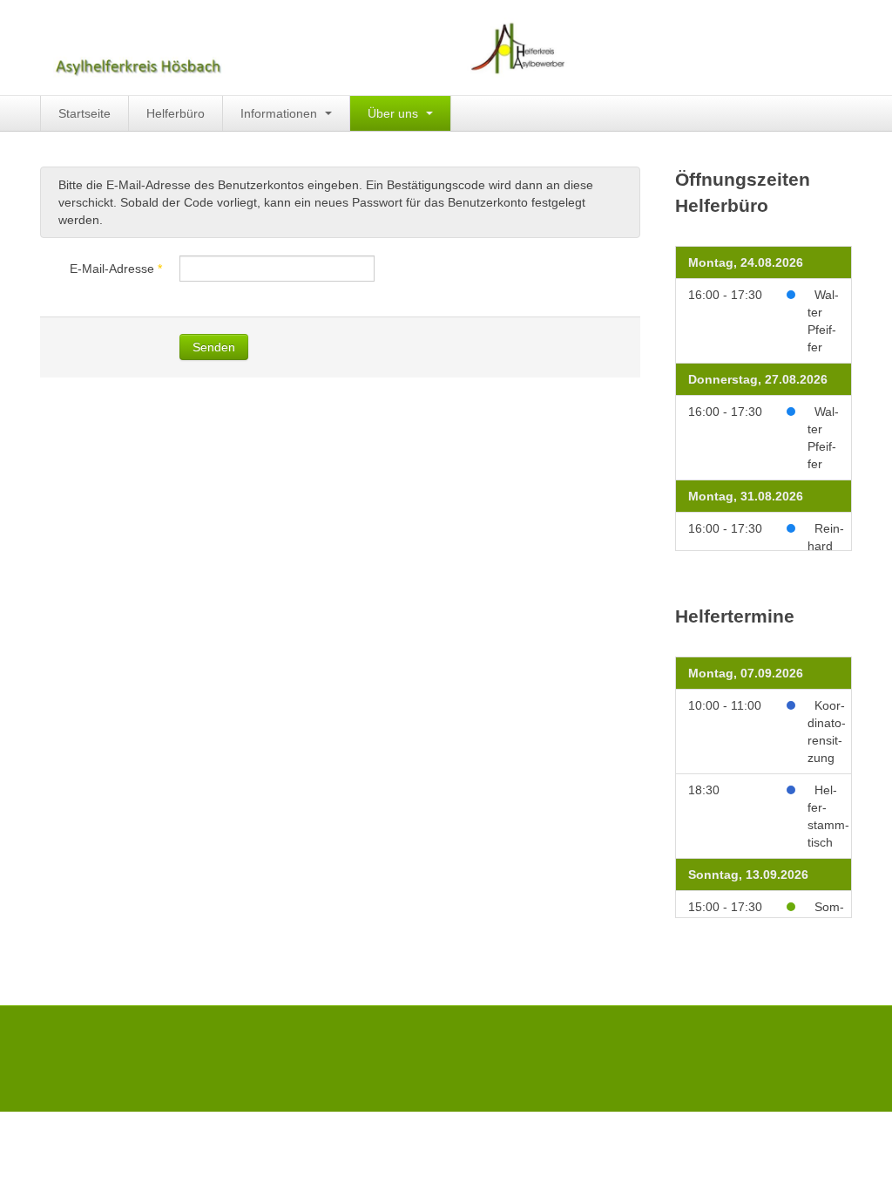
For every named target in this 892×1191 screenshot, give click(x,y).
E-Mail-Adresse (116, 269)
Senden (214, 347)
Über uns (395, 113)
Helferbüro (175, 113)
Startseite (84, 113)
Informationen (280, 113)
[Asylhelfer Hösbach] (305, 47)
